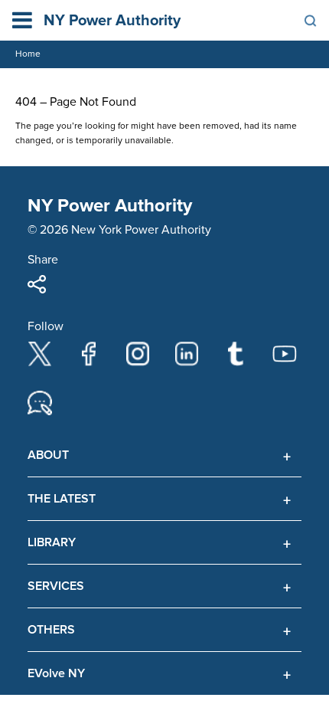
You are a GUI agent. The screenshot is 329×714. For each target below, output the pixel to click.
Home (28, 54)
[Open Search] (311, 21)
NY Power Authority (112, 20)
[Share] (37, 284)
